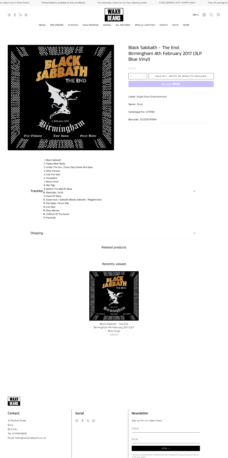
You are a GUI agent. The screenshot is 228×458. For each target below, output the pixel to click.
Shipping (37, 233)
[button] (42, 25)
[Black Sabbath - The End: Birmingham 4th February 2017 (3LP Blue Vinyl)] (114, 296)
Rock (140, 104)
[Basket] (218, 14)
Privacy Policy (183, 454)
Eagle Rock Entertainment (152, 96)
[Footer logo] (14, 401)
